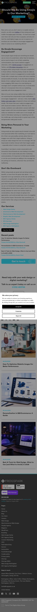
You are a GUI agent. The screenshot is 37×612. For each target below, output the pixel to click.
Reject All (18, 316)
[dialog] (18, 306)
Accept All (18, 306)
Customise (18, 311)
